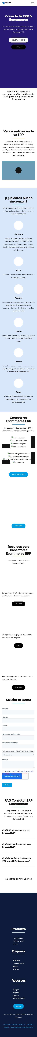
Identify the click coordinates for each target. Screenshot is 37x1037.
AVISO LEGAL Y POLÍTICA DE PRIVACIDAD (14, 1024)
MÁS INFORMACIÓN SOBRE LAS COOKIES (22, 1027)
